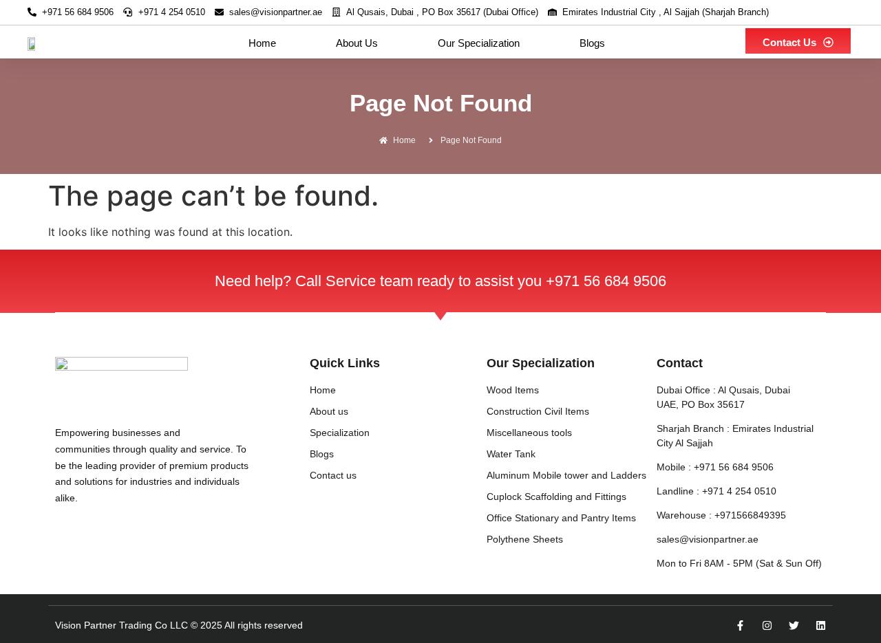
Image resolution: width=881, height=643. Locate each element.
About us (357, 43)
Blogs (592, 43)
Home (262, 43)
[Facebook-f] (740, 625)
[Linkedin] (821, 625)
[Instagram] (767, 625)
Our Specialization (479, 43)
